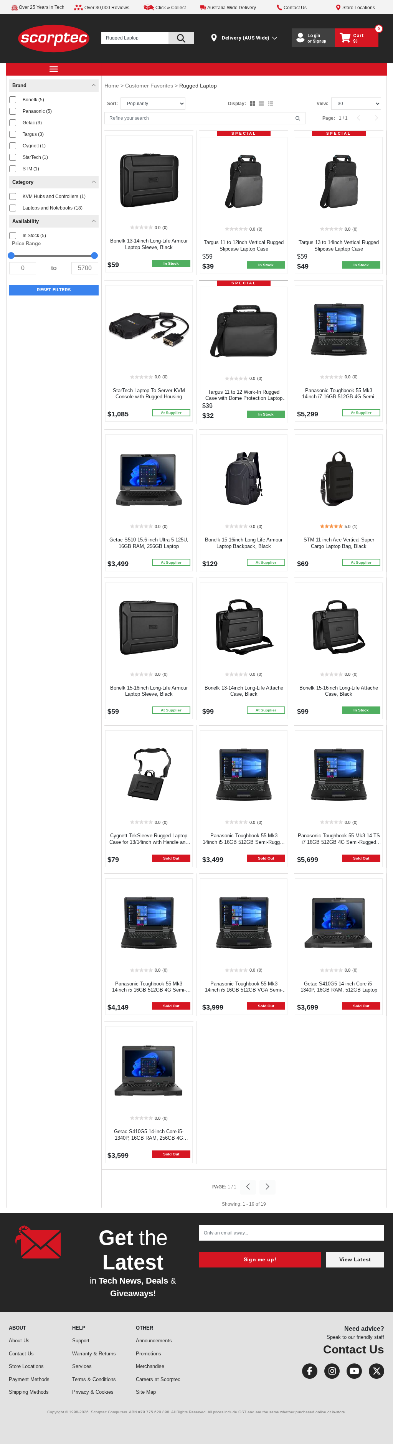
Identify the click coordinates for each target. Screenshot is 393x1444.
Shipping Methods (29, 1392)
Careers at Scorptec (158, 1379)
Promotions (148, 1354)
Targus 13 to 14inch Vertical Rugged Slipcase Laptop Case (339, 245)
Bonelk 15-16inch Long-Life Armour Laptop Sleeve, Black (149, 691)
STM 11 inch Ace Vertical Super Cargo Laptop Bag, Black (339, 543)
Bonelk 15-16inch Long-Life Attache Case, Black (338, 691)
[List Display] (271, 104)
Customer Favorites (150, 86)
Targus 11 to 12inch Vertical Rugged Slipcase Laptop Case (244, 245)
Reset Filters (54, 289)
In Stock (34, 235)
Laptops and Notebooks (53, 208)
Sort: (112, 103)
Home (112, 86)
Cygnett (34, 146)
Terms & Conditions (94, 1379)
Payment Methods (29, 1379)
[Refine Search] (297, 118)
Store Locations (26, 1366)
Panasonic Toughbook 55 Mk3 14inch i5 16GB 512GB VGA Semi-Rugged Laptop (243, 990)
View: (323, 103)
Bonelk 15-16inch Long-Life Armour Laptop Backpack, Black (243, 543)
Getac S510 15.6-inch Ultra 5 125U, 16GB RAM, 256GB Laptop (148, 543)
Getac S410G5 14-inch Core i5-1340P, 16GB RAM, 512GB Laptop (339, 987)
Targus (33, 134)
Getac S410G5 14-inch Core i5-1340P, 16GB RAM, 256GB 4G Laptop (148, 1138)
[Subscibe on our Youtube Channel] (352, 1373)
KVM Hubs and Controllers (54, 196)
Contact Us (21, 1354)
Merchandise (150, 1366)
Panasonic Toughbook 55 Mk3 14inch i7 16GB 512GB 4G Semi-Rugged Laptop (339, 397)
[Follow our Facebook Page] (307, 1373)
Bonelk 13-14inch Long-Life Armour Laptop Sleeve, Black (149, 244)
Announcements (154, 1340)
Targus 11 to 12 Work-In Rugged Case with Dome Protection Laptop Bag (243, 398)
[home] (53, 38)
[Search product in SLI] (181, 38)
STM (31, 169)
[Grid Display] (253, 104)
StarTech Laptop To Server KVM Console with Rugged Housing (149, 394)
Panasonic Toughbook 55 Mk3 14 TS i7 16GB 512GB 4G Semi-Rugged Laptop (339, 842)
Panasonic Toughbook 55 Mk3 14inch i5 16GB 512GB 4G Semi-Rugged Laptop (149, 990)
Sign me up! (260, 1259)
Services (82, 1366)
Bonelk (33, 99)
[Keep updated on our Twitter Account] (373, 1373)
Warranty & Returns (94, 1354)
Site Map (146, 1392)
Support (80, 1340)
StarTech (35, 157)
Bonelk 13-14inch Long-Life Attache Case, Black (244, 691)
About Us (19, 1340)
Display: (237, 103)
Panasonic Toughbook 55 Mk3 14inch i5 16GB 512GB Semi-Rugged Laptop (244, 842)
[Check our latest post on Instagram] (330, 1373)
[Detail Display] (262, 104)
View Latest (355, 1259)
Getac (32, 122)
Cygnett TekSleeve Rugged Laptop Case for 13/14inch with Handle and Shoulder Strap (148, 842)
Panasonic (37, 111)
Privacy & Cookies (93, 1392)
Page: (328, 118)
